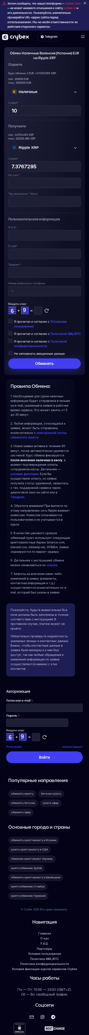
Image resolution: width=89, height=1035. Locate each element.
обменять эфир (21, 812)
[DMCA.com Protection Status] (19, 1029)
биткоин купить (51, 793)
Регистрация (14, 746)
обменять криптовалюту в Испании (34, 840)
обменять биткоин (23, 803)
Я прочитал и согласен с (47, 333)
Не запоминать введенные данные (39, 353)
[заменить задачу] (46, 311)
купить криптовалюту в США (29, 849)
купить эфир (51, 803)
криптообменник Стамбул (28, 886)
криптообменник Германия (28, 895)
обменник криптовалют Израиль (32, 858)
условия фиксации (24, 474)
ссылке (52, 565)
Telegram (51, 36)
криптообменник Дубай (26, 868)
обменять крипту (22, 793)
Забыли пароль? (72, 746)
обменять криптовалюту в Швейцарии (35, 877)
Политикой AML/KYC (65, 333)
